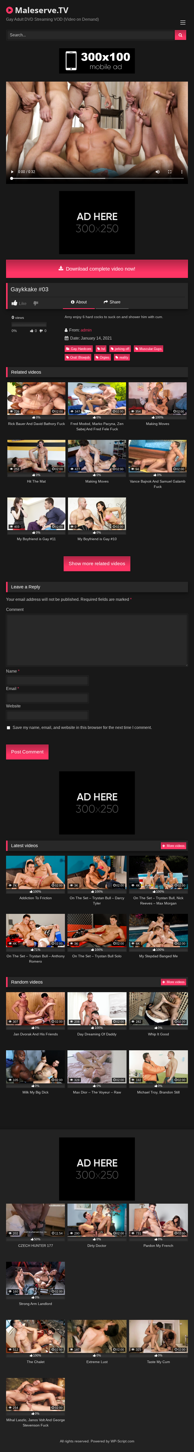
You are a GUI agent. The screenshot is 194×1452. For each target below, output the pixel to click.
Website (13, 706)
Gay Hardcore (81, 349)
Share (114, 302)
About (81, 302)
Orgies (104, 357)
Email (12, 688)
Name (12, 671)
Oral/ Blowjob (80, 357)
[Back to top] (178, 1437)
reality (123, 357)
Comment (14, 609)
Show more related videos (97, 563)
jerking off (122, 349)
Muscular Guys (150, 349)
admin (86, 330)
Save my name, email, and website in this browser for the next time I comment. (82, 727)
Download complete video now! (99, 269)
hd (103, 349)
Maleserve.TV (40, 10)
